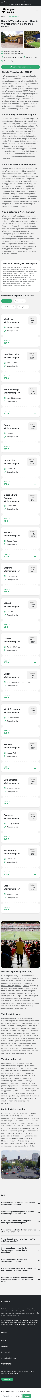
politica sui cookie (24, 1391)
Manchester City (7, 986)
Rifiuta (18, 1396)
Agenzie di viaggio (8, 1358)
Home (3, 1340)
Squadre (4, 1346)
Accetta (27, 1396)
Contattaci (7, 1379)
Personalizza (7, 1396)
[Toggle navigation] (37, 10)
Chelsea (26, 986)
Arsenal (18, 986)
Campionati (5, 1352)
